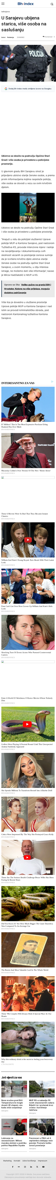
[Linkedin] (31, 1167)
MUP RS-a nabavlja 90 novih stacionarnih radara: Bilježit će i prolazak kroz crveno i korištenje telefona (42, 1105)
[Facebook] (12, 1167)
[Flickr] (18, 1167)
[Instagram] (25, 1167)
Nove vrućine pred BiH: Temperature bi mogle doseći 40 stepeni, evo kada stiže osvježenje (12, 1104)
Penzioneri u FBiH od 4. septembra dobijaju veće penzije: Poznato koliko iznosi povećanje (41, 1142)
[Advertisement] (28, 123)
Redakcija (10, 37)
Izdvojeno (5, 11)
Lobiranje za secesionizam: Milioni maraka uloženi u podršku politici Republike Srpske (14, 1142)
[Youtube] (43, 1167)
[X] (37, 1167)
